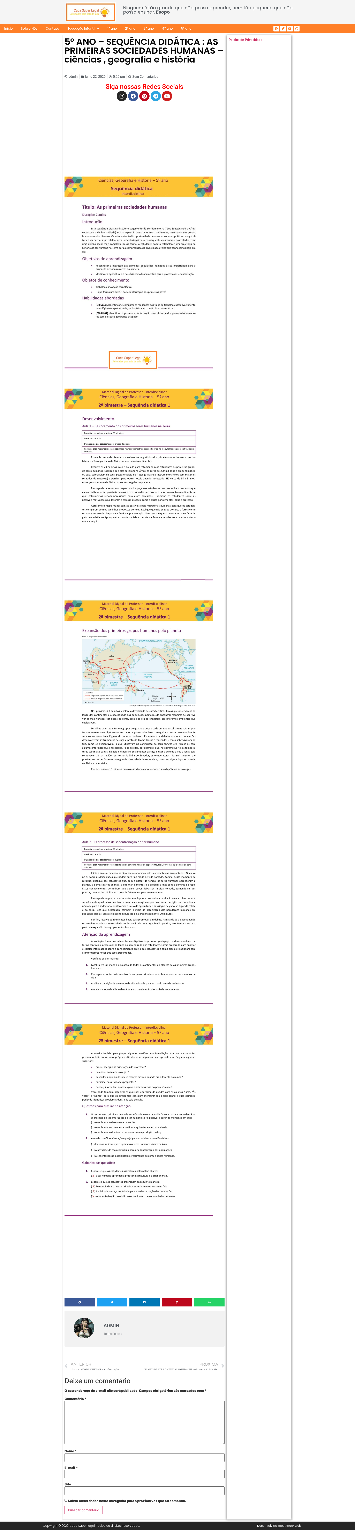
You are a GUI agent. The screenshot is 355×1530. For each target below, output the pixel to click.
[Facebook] (276, 28)
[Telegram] (156, 96)
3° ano (149, 28)
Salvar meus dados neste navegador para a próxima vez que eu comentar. (127, 1500)
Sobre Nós (29, 28)
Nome (71, 1451)
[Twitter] (283, 28)
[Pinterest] (144, 96)
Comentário (75, 1398)
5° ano (186, 28)
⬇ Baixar (138, 275)
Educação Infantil (81, 28)
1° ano (112, 28)
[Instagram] (297, 28)
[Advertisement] (145, 134)
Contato (52, 28)
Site (68, 1484)
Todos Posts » (113, 1333)
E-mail (71, 1467)
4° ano (167, 28)
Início (8, 28)
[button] (80, 1302)
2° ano (130, 28)
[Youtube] (290, 28)
